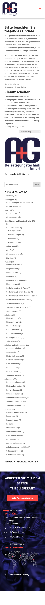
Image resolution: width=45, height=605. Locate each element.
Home (6, 84)
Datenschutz (28, 599)
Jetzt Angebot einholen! (22, 498)
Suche (36, 184)
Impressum (17, 599)
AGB (36, 599)
